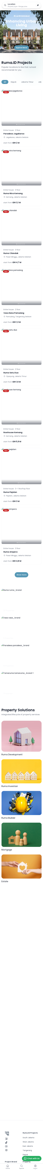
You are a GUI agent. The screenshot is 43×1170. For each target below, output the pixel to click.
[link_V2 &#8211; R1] (21, 466)
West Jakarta (28, 1142)
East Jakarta (28, 1146)
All (5, 82)
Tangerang (27, 1150)
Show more (21, 575)
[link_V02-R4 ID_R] (21, 108)
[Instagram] (6, 1150)
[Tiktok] (6, 1142)
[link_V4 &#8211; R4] (21, 526)
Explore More (21, 47)
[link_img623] (21, 406)
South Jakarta (28, 1137)
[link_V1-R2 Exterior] (21, 167)
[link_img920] (21, 287)
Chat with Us (33, 1158)
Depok (13, 82)
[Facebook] (6, 1138)
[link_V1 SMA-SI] (21, 347)
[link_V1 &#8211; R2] (21, 227)
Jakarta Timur (27, 82)
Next (38, 82)
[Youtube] (6, 1146)
